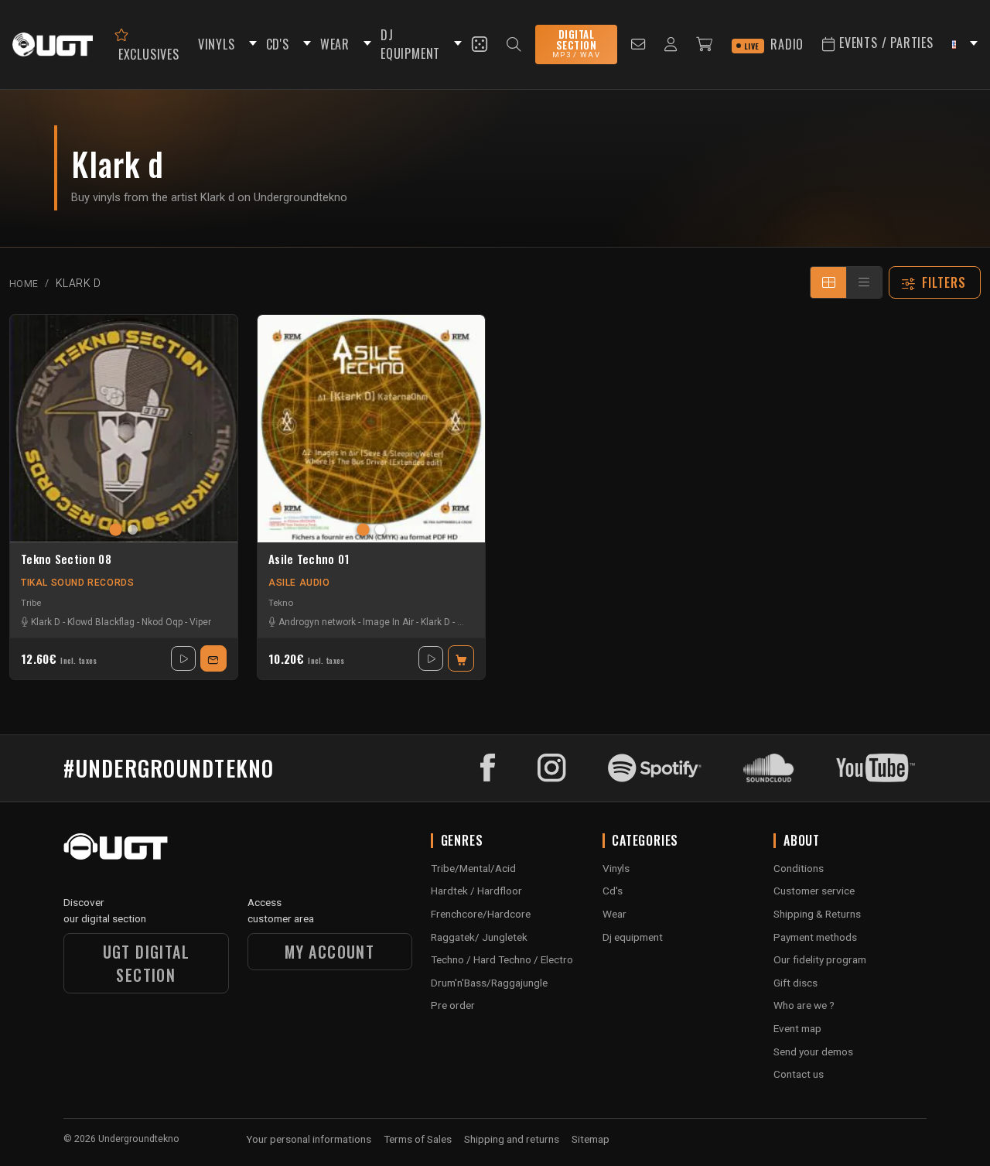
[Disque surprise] (479, 44)
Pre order (453, 1005)
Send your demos (813, 1051)
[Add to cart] (461, 658)
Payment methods (815, 937)
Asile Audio (299, 582)
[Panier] (704, 44)
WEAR (335, 44)
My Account (329, 951)
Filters (944, 282)
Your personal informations (308, 1139)
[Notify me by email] (213, 658)
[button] (250, 44)
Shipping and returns (511, 1139)
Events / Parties (884, 42)
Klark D (45, 622)
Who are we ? (804, 1005)
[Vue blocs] (828, 282)
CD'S (277, 44)
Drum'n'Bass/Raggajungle (489, 982)
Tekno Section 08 (66, 559)
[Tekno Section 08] (123, 428)
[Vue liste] (864, 282)
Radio (774, 44)
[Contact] (638, 44)
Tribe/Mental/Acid (473, 868)
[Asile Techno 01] (371, 428)
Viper (200, 622)
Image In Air (388, 622)
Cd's (613, 890)
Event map (797, 1028)
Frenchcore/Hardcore (481, 914)
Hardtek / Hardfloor (476, 890)
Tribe (31, 602)
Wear (614, 914)
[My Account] (671, 44)
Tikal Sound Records (77, 582)
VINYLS (216, 44)
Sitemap (590, 1139)
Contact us (798, 1074)
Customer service (814, 890)
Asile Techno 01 (309, 559)
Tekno (280, 602)
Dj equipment (633, 937)
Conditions (798, 868)
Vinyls (616, 868)
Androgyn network (317, 622)
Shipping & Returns (817, 914)
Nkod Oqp (162, 622)
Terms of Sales (418, 1139)
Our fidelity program (819, 959)
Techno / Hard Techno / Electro (502, 959)
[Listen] (183, 658)
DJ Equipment (410, 44)
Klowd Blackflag (101, 622)
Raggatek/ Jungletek (479, 937)
